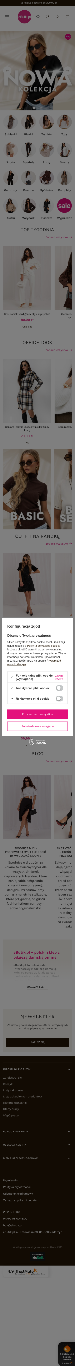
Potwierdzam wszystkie (37, 714)
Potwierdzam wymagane (37, 726)
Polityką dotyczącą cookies (43, 645)
